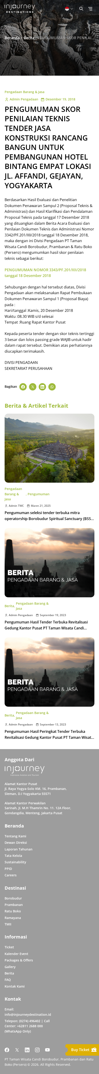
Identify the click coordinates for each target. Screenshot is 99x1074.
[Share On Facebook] (23, 386)
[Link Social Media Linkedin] (27, 1050)
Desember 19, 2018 (60, 99)
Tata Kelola (13, 855)
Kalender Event (16, 954)
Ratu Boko (13, 911)
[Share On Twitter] (32, 386)
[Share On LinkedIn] (42, 386)
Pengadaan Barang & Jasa (24, 92)
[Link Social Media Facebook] (7, 1050)
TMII (8, 924)
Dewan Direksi (16, 842)
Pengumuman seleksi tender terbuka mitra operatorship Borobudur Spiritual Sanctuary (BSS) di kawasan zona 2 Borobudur (48, 518)
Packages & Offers (19, 960)
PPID (8, 868)
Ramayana (13, 918)
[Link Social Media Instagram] (37, 1050)
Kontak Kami (15, 986)
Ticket (9, 947)
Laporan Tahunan (18, 849)
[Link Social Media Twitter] (17, 1050)
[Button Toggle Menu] (90, 9)
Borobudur (13, 898)
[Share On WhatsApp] (52, 386)
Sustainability (15, 862)
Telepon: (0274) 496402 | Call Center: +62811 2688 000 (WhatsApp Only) (27, 1026)
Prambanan (14, 904)
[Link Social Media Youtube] (47, 1050)
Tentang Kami (15, 836)
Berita (9, 606)
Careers (11, 875)
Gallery (10, 967)
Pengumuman (39, 494)
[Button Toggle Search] (81, 9)
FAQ (8, 979)
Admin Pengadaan (24, 99)
